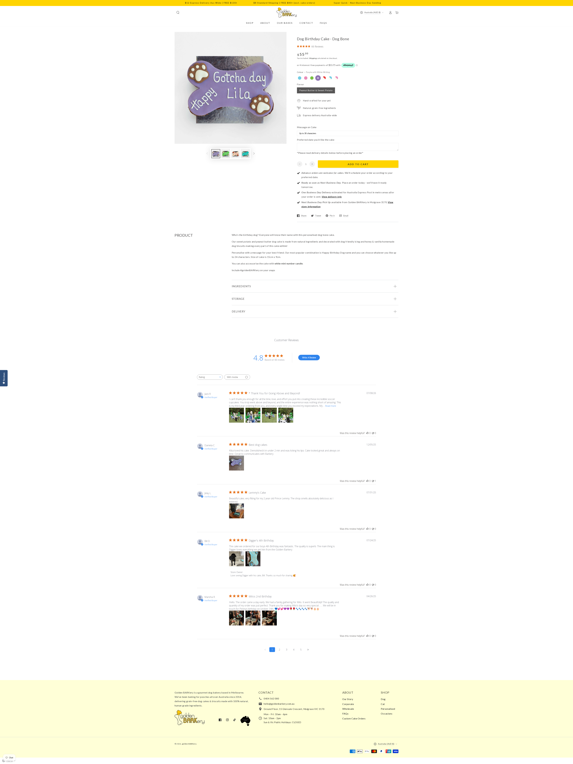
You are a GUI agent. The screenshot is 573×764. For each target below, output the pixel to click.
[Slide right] (254, 153)
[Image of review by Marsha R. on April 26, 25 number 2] (252, 618)
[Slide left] (207, 153)
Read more (330, 405)
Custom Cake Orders (354, 718)
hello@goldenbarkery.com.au (279, 703)
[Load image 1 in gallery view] (215, 153)
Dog (383, 699)
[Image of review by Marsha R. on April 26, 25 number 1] (236, 618)
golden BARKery (189, 744)
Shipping (313, 58)
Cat (383, 704)
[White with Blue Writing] (330, 78)
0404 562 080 (271, 698)
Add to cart (358, 164)
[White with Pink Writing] (336, 78)
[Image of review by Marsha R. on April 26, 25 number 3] (269, 618)
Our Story (347, 699)
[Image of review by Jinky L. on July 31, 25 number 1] (236, 510)
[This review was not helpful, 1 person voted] (373, 481)
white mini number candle (289, 263)
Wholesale (348, 708)
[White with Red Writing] (324, 78)
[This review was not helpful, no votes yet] (373, 433)
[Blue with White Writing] (299, 78)
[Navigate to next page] (308, 649)
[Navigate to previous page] (265, 649)
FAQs (345, 713)
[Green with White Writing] (312, 78)
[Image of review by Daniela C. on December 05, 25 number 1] (236, 463)
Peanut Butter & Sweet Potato (316, 90)
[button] (178, 12)
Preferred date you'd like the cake (315, 139)
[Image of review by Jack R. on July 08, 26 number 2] (252, 415)
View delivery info (332, 196)
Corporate (348, 704)
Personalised (388, 708)
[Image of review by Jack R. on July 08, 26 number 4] (285, 415)
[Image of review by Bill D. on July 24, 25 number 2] (252, 558)
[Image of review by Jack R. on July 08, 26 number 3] (269, 415)
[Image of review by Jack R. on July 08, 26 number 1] (236, 415)
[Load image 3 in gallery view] (235, 153)
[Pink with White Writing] (305, 78)
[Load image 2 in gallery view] (225, 153)
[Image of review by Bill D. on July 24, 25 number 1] (236, 558)
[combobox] (210, 377)
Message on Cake (306, 127)
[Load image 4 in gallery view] (245, 153)
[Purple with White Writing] (318, 78)
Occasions (386, 713)
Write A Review (309, 357)
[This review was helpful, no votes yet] (367, 433)
